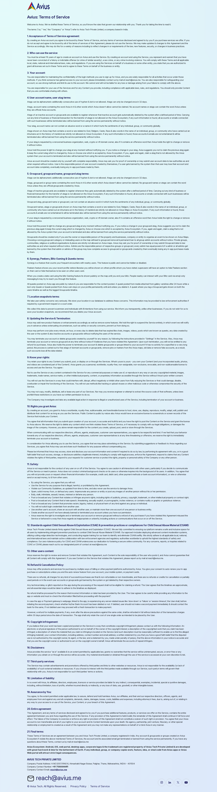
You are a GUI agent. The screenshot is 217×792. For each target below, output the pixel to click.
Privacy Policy (78, 786)
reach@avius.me (57, 778)
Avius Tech (36, 786)
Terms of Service (100, 786)
